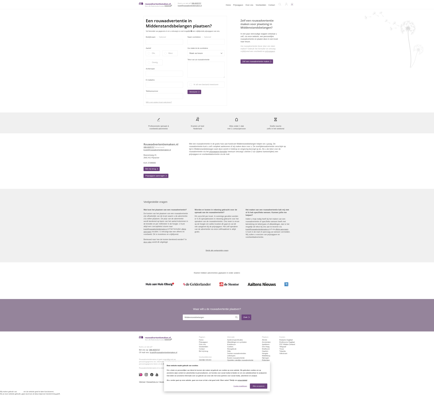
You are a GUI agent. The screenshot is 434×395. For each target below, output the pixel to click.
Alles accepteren (259, 386)
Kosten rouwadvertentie (236, 358)
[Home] (155, 6)
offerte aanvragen (281, 229)
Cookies (230, 347)
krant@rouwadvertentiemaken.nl (190, 6)
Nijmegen (265, 358)
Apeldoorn (265, 344)
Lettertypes (231, 356)
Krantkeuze (231, 344)
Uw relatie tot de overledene (198, 48)
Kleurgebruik (231, 349)
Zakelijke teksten (205, 360)
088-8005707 (196, 3)
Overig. (155, 62)
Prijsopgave (238, 5)
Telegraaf (282, 347)
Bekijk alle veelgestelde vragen (217, 250)
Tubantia (282, 351)
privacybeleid (242, 380)
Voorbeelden (261, 5)
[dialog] (217, 376)
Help (229, 351)
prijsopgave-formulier (218, 152)
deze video (148, 242)
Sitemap (142, 382)
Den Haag (265, 347)
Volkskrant (283, 353)
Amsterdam (266, 342)
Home (228, 5)
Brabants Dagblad (286, 340)
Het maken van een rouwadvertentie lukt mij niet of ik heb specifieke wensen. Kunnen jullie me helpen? (267, 212)
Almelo (264, 340)
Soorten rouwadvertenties (236, 353)
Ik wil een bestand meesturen (206, 84)
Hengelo (265, 353)
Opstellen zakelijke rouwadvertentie (240, 360)
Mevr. (170, 53)
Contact (271, 5)
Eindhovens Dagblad (287, 342)
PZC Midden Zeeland (287, 344)
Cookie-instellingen (240, 386)
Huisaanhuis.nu (152, 382)
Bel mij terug (203, 351)
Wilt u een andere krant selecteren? (159, 102)
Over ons (249, 5)
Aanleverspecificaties (235, 340)
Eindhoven (266, 349)
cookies (20, 392)
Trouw (281, 349)
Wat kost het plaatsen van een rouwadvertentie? (165, 210)
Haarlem (265, 351)
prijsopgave (270, 51)
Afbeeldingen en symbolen (237, 342)
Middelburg (266, 356)
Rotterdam (266, 360)
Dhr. (153, 53)
